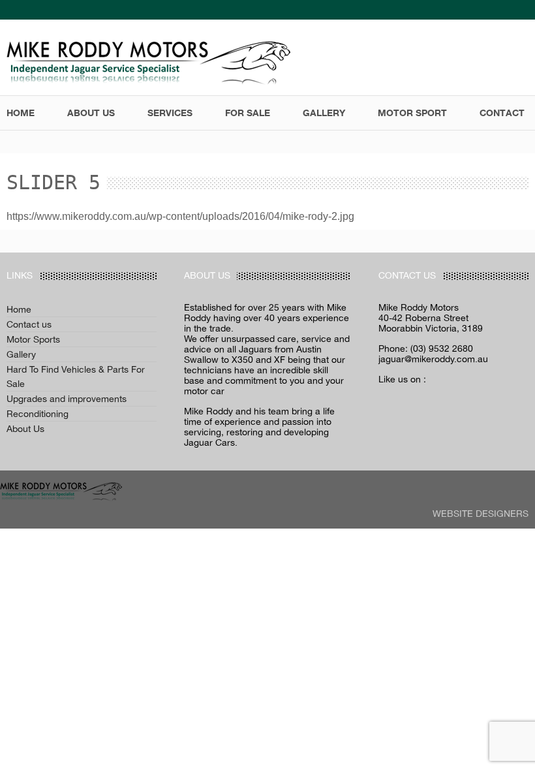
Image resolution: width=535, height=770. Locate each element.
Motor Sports (33, 339)
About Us (25, 429)
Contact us (29, 324)
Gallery (21, 354)
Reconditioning (38, 413)
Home (19, 309)
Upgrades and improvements (67, 398)
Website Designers (480, 513)
